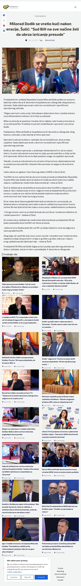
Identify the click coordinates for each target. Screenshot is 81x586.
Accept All (41, 577)
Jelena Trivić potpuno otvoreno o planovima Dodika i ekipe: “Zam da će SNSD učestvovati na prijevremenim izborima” (60, 434)
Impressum (60, 577)
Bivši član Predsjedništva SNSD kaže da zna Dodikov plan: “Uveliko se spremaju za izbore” (59, 509)
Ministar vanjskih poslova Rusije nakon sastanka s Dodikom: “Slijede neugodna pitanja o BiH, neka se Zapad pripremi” (58, 399)
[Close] (48, 559)
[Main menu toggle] (75, 7)
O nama (60, 568)
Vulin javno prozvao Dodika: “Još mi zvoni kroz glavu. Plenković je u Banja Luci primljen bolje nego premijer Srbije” (20, 287)
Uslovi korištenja (60, 574)
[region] (27, 569)
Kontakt (60, 580)
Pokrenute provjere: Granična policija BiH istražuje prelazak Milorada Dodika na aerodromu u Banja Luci (59, 546)
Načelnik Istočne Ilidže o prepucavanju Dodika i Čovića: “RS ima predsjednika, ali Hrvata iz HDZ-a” (18, 360)
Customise (13, 577)
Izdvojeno (40, 16)
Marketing (60, 571)
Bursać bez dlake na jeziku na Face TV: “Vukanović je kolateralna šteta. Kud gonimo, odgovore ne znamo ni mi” (20, 395)
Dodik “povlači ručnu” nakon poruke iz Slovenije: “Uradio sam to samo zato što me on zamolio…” (59, 324)
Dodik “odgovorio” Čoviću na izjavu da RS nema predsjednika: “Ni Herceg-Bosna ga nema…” (59, 361)
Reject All (27, 577)
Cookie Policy (17, 572)
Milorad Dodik (50, 40)
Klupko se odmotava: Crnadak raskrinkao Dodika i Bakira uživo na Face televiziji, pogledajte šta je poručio (18, 431)
